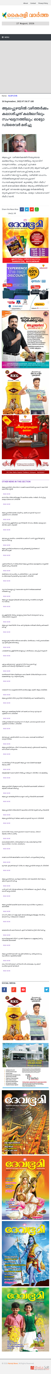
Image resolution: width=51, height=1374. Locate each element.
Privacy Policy (43, 3)
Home (4, 96)
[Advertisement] (19, 67)
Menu (6, 37)
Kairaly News (13, 1363)
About (25, 3)
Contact (33, 3)
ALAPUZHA (12, 96)
